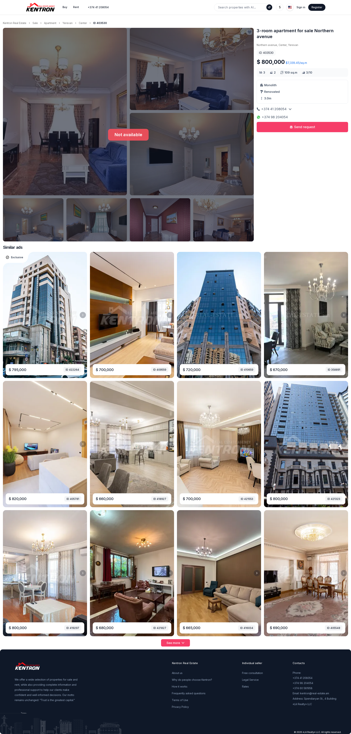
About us (177, 673)
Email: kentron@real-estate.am (311, 693)
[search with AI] (269, 7)
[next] (83, 315)
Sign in (301, 7)
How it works (179, 686)
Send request (304, 127)
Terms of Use (180, 700)
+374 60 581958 (302, 688)
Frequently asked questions (188, 693)
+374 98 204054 (275, 117)
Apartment (50, 23)
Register (317, 7)
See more (173, 643)
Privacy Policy (180, 706)
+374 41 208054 (98, 7)
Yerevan (68, 23)
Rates (245, 686)
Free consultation (252, 673)
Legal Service (250, 679)
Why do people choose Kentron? (192, 679)
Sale (35, 23)
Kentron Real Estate (14, 23)
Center (83, 23)
